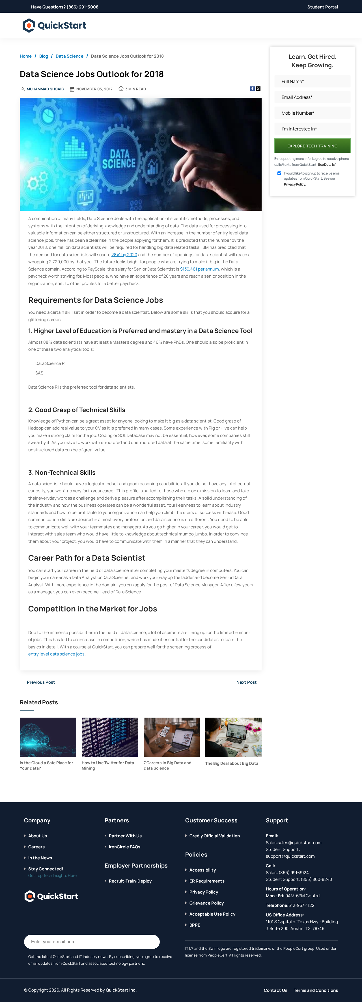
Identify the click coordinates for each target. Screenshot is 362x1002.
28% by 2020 (124, 255)
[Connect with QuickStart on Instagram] (52, 913)
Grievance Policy (206, 903)
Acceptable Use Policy (212, 914)
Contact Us (275, 990)
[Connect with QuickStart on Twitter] (35, 913)
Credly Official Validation (214, 836)
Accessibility (202, 870)
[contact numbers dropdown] (337, 25)
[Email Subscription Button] (153, 942)
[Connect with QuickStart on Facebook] (26, 913)
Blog (43, 56)
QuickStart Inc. (121, 990)
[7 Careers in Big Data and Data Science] (172, 737)
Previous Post (41, 682)
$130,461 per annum (199, 269)
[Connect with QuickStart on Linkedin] (44, 913)
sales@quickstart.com (300, 843)
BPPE (194, 925)
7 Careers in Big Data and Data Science (167, 765)
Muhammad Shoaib (45, 89)
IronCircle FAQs (124, 847)
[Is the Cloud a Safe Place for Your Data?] (48, 737)
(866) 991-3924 (294, 872)
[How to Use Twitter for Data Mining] (110, 737)
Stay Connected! (45, 869)
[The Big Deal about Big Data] (233, 737)
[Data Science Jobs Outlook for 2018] (141, 155)
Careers (36, 847)
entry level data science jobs (56, 654)
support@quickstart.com (290, 856)
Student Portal (322, 7)
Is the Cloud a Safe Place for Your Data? (46, 765)
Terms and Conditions (316, 990)
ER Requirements (207, 881)
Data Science (69, 56)
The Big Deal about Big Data (231, 763)
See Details (326, 164)
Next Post (246, 682)
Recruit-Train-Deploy (130, 881)
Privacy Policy (294, 184)
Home (26, 56)
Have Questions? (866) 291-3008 (64, 7)
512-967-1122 (301, 905)
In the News (40, 858)
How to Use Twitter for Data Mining (108, 765)
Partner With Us (125, 836)
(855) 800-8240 (316, 879)
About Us (37, 836)
